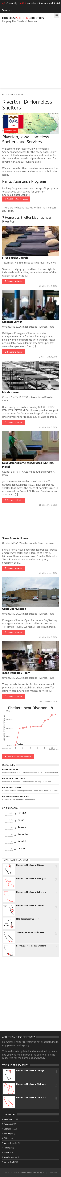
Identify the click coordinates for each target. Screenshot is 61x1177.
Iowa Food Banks (10, 769)
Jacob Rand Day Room (16, 672)
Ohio (6, 1138)
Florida (7, 1133)
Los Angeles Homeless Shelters (31, 945)
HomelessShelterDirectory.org (30, 1172)
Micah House (10, 392)
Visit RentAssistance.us (17, 198)
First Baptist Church (15, 257)
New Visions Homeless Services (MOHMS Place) (28, 464)
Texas (6, 1147)
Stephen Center (12, 321)
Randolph (21, 841)
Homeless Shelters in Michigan (31, 878)
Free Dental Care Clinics (13, 778)
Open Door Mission (14, 608)
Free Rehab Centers (11, 787)
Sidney (20, 819)
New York (8, 1119)
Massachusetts (10, 1142)
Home (4, 94)
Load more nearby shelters (18, 756)
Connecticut (9, 1161)
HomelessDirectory (23, 18)
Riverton (19, 94)
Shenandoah (23, 834)
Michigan (8, 1128)
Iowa (11, 94)
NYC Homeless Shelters (27, 918)
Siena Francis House (15, 538)
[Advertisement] (30, 57)
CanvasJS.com (53, 749)
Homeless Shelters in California (31, 892)
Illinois (6, 1152)
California (8, 1124)
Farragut (21, 812)
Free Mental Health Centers (15, 796)
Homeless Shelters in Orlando (30, 905)
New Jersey (9, 1157)
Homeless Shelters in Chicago (30, 865)
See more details (14, 281)
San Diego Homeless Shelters (30, 932)
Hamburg (21, 827)
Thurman (21, 848)
